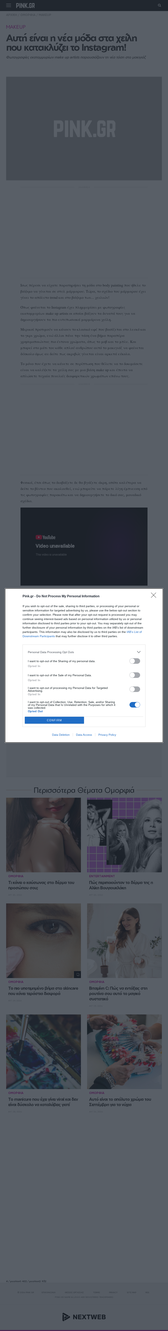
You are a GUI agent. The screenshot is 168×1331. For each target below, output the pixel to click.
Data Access (84, 734)
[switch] (134, 661)
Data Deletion (61, 734)
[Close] (155, 596)
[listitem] (84, 652)
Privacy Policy (107, 734)
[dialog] (84, 665)
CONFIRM (54, 720)
